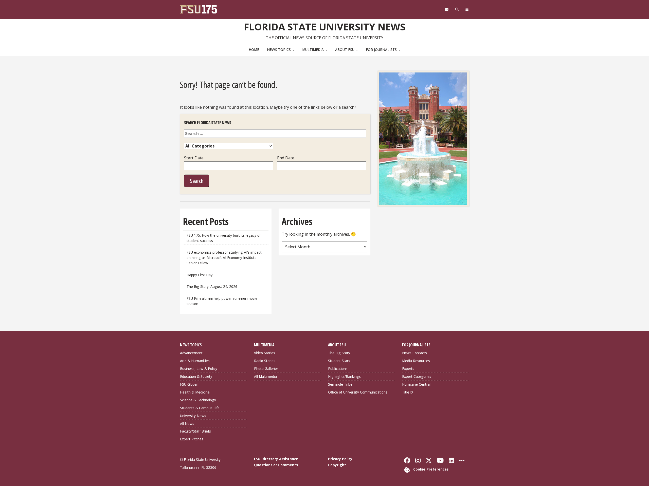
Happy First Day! (200, 274)
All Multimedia (265, 376)
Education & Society (196, 376)
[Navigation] (467, 9)
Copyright (337, 464)
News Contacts (414, 352)
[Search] (457, 9)
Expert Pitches (191, 439)
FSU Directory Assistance (276, 458)
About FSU (345, 49)
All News (187, 423)
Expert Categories (416, 376)
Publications (338, 368)
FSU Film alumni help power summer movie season (222, 301)
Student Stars (339, 360)
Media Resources (416, 360)
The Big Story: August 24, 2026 (212, 286)
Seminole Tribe (340, 384)
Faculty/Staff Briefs (195, 431)
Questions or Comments (276, 464)
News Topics (279, 49)
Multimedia (313, 49)
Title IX (407, 392)
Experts (408, 368)
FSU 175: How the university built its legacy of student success (224, 238)
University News (193, 415)
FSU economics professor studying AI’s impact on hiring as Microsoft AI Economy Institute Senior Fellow (224, 257)
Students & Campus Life (200, 407)
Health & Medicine (195, 392)
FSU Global (188, 384)
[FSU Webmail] (446, 9)
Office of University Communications (357, 392)
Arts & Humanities (195, 360)
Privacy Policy (340, 458)
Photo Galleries (266, 368)
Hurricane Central (416, 384)
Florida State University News (324, 26)
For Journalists (382, 49)
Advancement (191, 352)
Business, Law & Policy (198, 368)
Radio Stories (264, 360)
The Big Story (339, 352)
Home (254, 49)
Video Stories (264, 352)
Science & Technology (198, 400)
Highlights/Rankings (344, 376)
